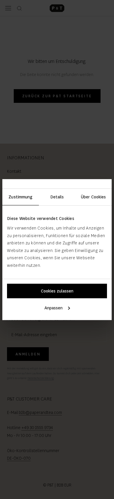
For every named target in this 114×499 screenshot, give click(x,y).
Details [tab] (57, 196)
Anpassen (53, 308)
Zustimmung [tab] (20, 196)
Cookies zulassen (57, 291)
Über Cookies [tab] (93, 196)
